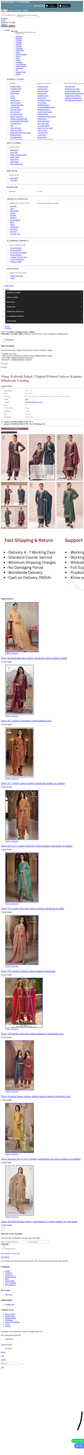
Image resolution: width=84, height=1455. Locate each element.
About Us (8, 1273)
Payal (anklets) (15, 220)
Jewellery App (15, 234)
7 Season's (19, 48)
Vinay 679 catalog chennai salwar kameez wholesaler (28, 971)
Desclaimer (9, 1320)
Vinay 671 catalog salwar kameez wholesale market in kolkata (33, 783)
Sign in (18, 10)
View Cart (4, 26)
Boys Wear (14, 178)
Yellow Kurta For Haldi (18, 155)
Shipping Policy (10, 1318)
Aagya (18, 52)
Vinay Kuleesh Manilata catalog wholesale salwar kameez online (34, 658)
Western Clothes (16, 262)
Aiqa (17, 76)
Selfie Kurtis (14, 93)
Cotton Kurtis (15, 91)
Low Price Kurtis (16, 114)
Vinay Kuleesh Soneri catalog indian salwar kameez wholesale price (36, 1096)
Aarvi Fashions (21, 64)
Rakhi (12, 225)
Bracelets (13, 206)
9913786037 (5, 1257)
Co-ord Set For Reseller (18, 253)
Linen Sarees (42, 119)
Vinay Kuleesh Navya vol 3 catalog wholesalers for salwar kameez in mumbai (41, 1159)
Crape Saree (42, 135)
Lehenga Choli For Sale (18, 257)
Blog (7, 1279)
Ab (17, 70)
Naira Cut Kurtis (16, 130)
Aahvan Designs (21, 54)
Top (11, 126)
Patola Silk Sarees (44, 121)
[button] (42, 1452)
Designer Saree (43, 86)
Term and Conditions (12, 1322)
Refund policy (10, 1316)
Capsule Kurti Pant (16, 105)
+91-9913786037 (8, 2)
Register (25, 10)
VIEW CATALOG (12, 653)
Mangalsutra (14, 211)
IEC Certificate (10, 1285)
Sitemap (8, 1326)
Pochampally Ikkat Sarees (46, 116)
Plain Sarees (42, 98)
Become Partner (10, 1277)
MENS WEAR (14, 147)
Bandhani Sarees (43, 105)
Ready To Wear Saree (45, 128)
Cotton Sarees (42, 89)
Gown (12, 96)
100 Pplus (19, 36)
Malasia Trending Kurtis (18, 119)
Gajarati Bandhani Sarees (46, 107)
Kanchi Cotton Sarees (45, 139)
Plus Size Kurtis (15, 109)
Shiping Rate (9, 1304)
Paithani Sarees (43, 114)
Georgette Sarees (43, 126)
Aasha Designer (21, 66)
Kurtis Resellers (15, 250)
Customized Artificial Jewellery (48, 203)
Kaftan (12, 98)
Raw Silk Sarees (43, 123)
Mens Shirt (14, 152)
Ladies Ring (14, 227)
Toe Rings (13, 229)
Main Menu (9, 286)
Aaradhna (19, 62)
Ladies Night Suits (16, 276)
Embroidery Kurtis (16, 139)
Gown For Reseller (17, 259)
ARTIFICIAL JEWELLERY (19, 203)
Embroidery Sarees (44, 100)
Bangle (12, 213)
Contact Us (12, 10)
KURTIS (12, 83)
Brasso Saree (42, 137)
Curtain (39, 191)
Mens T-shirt (14, 157)
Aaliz (17, 58)
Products (8, 328)
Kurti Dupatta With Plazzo (19, 121)
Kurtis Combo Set (16, 116)
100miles (19, 38)
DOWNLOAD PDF (9, 432)
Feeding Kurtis (15, 86)
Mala (12, 222)
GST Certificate (10, 1283)
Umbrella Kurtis (15, 137)
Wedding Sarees (43, 96)
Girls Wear (14, 180)
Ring (12, 208)
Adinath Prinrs (21, 72)
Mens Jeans (14, 159)
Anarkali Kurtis (15, 123)
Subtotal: (4, 24)
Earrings (13, 215)
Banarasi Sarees (43, 91)
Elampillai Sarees (44, 109)
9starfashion (20, 50)
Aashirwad (19, 68)
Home (7, 30)
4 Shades (19, 42)
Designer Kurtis (15, 89)
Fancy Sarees (42, 130)
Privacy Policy (10, 1314)
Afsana (18, 74)
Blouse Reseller (15, 255)
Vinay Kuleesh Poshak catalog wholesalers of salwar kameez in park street (39, 1221)
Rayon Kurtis (15, 112)
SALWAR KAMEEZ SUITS (34, 402)
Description (9, 339)
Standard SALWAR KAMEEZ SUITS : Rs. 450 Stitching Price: (25, 424)
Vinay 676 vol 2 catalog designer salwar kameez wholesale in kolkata (36, 846)
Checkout (11, 26)
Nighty (12, 278)
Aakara (18, 56)
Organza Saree (43, 133)
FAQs (7, 1324)
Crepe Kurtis (14, 107)
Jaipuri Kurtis (15, 100)
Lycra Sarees (42, 103)
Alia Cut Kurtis (15, 128)
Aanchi (18, 60)
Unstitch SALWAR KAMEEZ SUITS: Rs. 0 (18, 422)
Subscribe (5, 1244)
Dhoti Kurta (14, 162)
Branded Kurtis (15, 135)
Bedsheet (12, 191)
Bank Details (9, 1281)
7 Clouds (19, 46)
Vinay (26, 399)
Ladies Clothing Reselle (17, 245)
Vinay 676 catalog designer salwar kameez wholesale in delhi (32, 908)
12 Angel (19, 40)
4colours (18, 44)
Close (13, 22)
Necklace (13, 218)
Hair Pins (13, 232)
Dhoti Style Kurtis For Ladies (20, 133)
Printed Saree (42, 93)
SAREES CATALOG (44, 83)
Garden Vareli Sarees (45, 112)
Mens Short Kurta (16, 164)
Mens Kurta (14, 150)
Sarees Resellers (15, 248)
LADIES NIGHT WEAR (18, 273)
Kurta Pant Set (15, 103)
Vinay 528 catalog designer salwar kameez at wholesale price (32, 1033)
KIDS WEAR (14, 175)
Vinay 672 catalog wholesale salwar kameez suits (26, 720)
